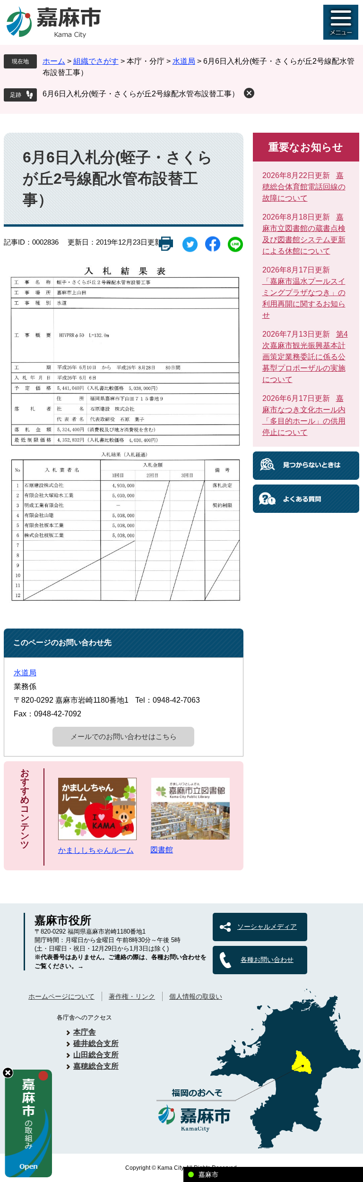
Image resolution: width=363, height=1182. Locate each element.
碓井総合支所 (96, 1043)
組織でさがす (96, 61)
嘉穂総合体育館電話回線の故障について (304, 186)
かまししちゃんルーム (96, 850)
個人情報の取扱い (195, 996)
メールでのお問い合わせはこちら (123, 736)
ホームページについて (61, 996)
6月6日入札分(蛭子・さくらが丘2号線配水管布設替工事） (141, 94)
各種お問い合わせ (267, 959)
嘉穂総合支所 (96, 1066)
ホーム (54, 61)
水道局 (184, 61)
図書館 (161, 850)
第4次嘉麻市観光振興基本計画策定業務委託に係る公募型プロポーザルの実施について (305, 356)
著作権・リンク (132, 996)
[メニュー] (340, 22)
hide (7, 1072)
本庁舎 (84, 1032)
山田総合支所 (96, 1055)
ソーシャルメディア (267, 926)
